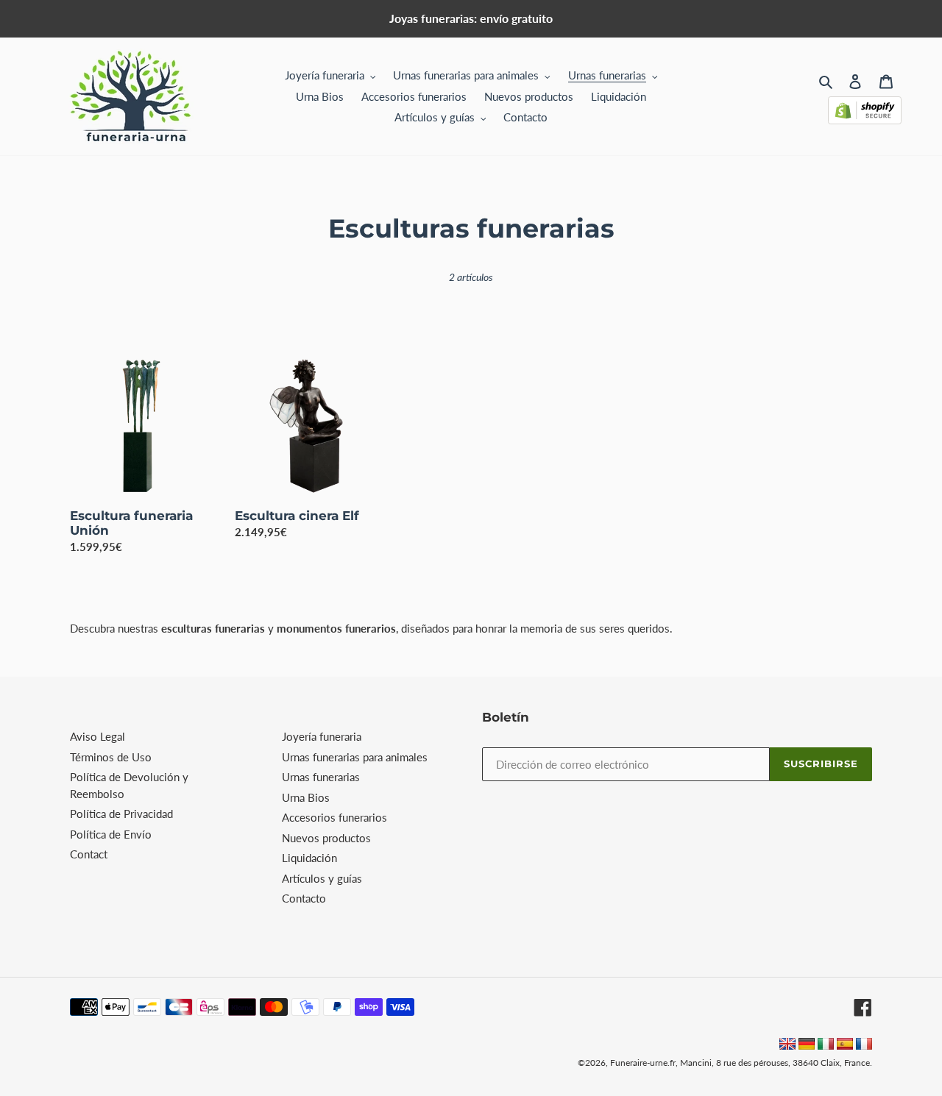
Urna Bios (306, 797)
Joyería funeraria (321, 736)
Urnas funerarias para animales (355, 757)
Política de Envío (111, 834)
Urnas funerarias (321, 776)
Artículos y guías (322, 878)
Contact (88, 854)
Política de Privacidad (121, 813)
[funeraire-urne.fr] (864, 1045)
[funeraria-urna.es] (846, 1045)
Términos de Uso (111, 757)
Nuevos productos (326, 837)
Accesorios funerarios (334, 817)
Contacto (304, 898)
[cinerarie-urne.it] (826, 1045)
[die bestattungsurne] (806, 1045)
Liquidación (309, 857)
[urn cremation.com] (787, 1045)
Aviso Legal (97, 736)
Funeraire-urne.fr (643, 1062)
